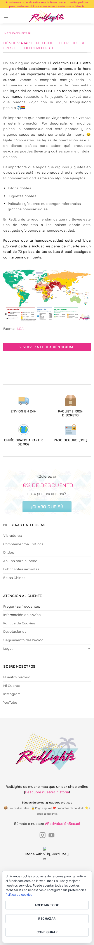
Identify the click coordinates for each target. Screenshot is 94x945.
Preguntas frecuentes (21, 606)
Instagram (12, 694)
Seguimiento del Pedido (23, 640)
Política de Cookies (19, 623)
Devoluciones (14, 631)
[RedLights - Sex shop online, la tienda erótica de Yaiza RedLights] (47, 16)
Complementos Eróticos (23, 544)
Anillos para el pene (20, 561)
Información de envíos (22, 615)
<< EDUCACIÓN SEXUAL (17, 33)
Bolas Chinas (14, 577)
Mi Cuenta (11, 685)
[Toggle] (89, 648)
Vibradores (12, 535)
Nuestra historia (16, 677)
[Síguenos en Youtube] (51, 835)
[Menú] (6, 16)
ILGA (20, 328)
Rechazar (47, 918)
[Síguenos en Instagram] (42, 835)
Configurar (47, 932)
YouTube (10, 702)
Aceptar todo (47, 905)
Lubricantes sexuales (21, 569)
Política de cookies (18, 894)
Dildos (8, 552)
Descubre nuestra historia (47, 792)
